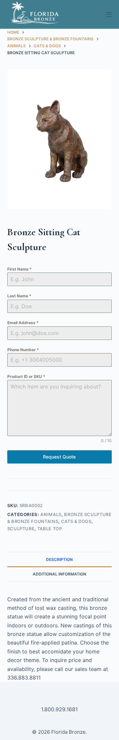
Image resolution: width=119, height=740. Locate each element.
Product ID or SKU (26, 376)
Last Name (19, 295)
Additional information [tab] (59, 574)
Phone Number (23, 349)
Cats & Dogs (76, 521)
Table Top (49, 528)
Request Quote (59, 457)
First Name (19, 269)
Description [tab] (59, 559)
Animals (50, 514)
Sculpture (21, 528)
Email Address (23, 322)
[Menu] (109, 15)
